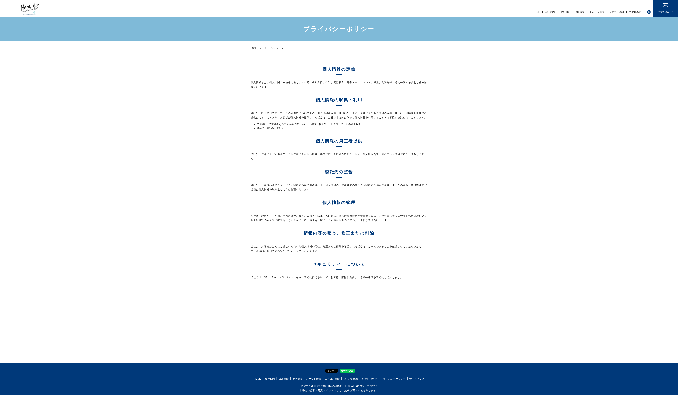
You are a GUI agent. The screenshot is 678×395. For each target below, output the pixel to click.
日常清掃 (565, 12)
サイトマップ (416, 378)
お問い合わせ (369, 378)
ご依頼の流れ (636, 12)
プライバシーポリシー (393, 378)
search (649, 12)
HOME (536, 12)
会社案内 (550, 12)
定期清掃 (579, 12)
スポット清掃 (596, 12)
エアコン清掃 (616, 12)
